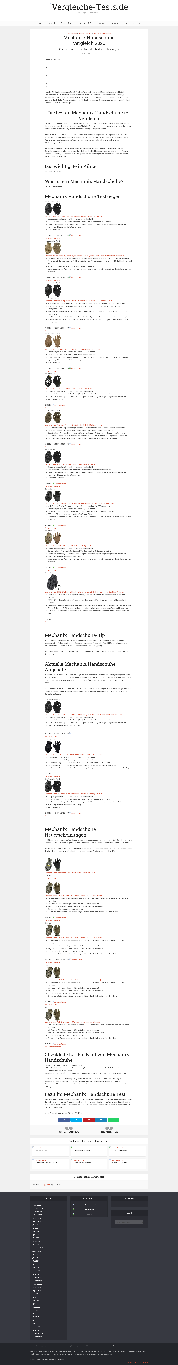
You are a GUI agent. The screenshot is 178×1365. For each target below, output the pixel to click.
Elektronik (64, 23)
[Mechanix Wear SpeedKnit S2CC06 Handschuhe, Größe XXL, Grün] (53, 865)
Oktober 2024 (37, 1215)
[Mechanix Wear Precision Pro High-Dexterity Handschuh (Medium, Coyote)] (53, 417)
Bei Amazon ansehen (53, 238)
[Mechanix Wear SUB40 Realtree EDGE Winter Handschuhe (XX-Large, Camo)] (53, 930)
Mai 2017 (35, 1317)
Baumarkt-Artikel (41, 1148)
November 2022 (37, 1281)
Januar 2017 (36, 1330)
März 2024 (36, 1238)
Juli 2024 (35, 1225)
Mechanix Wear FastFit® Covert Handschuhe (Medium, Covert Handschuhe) (74, 754)
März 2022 (36, 1307)
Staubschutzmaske (119, 1163)
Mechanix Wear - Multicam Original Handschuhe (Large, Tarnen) (69, 545)
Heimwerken (101, 23)
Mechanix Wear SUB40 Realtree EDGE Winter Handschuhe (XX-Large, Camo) (74, 938)
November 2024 (37, 1212)
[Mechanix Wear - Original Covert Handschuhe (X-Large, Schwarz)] (53, 457)
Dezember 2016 (37, 1333)
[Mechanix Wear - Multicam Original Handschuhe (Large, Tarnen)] (53, 538)
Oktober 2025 (37, 1205)
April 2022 (35, 1304)
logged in (46, 1184)
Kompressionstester (120, 1150)
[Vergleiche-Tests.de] (89, 6)
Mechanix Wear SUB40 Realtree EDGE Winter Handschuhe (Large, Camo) (73, 980)
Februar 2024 (36, 1241)
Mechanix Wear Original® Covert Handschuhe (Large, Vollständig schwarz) (73, 216)
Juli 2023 (35, 1254)
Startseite (41, 23)
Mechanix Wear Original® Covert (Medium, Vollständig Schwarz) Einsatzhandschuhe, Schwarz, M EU (83, 714)
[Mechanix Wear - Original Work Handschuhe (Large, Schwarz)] (53, 381)
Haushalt (88, 23)
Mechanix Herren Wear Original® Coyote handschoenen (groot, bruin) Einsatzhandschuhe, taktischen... (85, 255)
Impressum (129, 1362)
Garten (77, 23)
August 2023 (36, 1251)
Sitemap (145, 1362)
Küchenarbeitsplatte (82, 1150)
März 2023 (36, 1268)
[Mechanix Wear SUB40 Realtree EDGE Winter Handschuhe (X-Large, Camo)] (53, 888)
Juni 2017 (35, 1314)
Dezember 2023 (37, 1248)
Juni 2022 (35, 1297)
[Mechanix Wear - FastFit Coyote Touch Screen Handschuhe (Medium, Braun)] (53, 341)
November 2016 (37, 1337)
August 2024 (36, 1221)
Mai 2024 (35, 1231)
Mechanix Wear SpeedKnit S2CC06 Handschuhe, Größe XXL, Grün (70, 873)
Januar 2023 (36, 1274)
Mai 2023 (35, 1261)
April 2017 (35, 1320)
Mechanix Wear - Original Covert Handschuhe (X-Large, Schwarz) (70, 464)
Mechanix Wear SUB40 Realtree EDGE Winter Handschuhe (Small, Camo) (72, 1022)
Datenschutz (138, 1362)
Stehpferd (88, 1214)
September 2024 (37, 1218)
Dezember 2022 (37, 1277)
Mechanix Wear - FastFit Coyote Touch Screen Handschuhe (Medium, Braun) (74, 349)
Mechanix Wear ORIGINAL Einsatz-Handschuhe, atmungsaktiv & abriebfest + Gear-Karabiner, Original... (84, 592)
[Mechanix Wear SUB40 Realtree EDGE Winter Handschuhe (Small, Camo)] (53, 1014)
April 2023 (35, 1264)
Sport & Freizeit (127, 23)
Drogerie (52, 23)
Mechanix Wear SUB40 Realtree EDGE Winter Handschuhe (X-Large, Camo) (73, 896)
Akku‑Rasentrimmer (93, 1205)
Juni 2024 (35, 1228)
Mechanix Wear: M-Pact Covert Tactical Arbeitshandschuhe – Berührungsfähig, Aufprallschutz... (81, 503)
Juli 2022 (35, 1294)
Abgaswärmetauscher (82, 1163)
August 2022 (36, 1291)
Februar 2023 (36, 1271)
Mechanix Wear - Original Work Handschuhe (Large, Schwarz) (68, 388)
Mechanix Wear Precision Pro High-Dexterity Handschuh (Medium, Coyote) (73, 425)
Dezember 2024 (37, 1208)
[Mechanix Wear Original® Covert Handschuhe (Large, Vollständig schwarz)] (53, 208)
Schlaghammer (41, 1150)
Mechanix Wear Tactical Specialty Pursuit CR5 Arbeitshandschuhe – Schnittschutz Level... (79, 301)
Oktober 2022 (37, 1284)
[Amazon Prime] (75, 235)
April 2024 (35, 1235)
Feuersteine (89, 1209)
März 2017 (36, 1323)
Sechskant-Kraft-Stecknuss (46, 1163)
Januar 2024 (36, 1244)
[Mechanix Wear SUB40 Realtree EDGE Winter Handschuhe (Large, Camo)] (53, 972)
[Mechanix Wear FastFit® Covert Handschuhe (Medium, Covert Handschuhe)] (53, 747)
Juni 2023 (35, 1258)
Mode (114, 23)
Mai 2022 (35, 1300)
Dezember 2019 (37, 1310)
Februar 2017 (36, 1327)
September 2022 (37, 1287)
